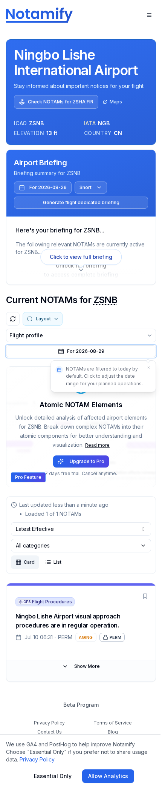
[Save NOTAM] (145, 596)
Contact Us (49, 732)
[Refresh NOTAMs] (13, 319)
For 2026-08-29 (48, 187)
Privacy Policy (49, 723)
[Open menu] (149, 15)
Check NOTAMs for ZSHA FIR (60, 102)
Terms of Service (112, 723)
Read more (97, 445)
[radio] (25, 562)
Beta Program (81, 704)
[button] (81, 351)
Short (85, 187)
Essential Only (53, 776)
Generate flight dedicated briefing (81, 202)
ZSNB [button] (105, 299)
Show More (87, 666)
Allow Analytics (108, 776)
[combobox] (81, 529)
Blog (113, 732)
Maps (116, 102)
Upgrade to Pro (87, 461)
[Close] (149, 367)
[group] (38, 562)
